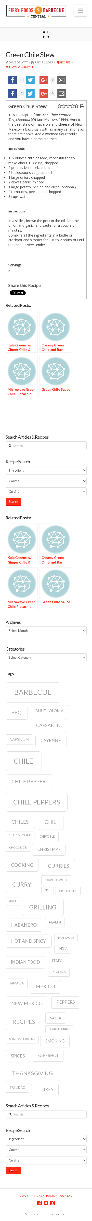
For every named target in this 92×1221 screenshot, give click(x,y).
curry (21, 884)
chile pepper (29, 781)
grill (13, 901)
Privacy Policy (44, 1195)
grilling (42, 907)
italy (57, 961)
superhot (48, 1055)
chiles (20, 822)
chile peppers (36, 802)
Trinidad (17, 1087)
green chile (68, 891)
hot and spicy (28, 941)
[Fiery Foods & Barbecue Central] (36, 10)
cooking (22, 865)
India (62, 949)
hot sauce (66, 937)
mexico (45, 986)
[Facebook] (39, 1203)
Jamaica (17, 983)
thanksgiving (32, 1073)
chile (23, 761)
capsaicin (48, 725)
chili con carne (20, 835)
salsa (55, 1018)
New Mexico (27, 1003)
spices (18, 1055)
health (55, 922)
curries (58, 866)
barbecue (33, 692)
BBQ (16, 712)
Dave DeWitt (56, 880)
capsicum (19, 739)
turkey (45, 1089)
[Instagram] (52, 1203)
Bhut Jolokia (49, 710)
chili (51, 822)
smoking (55, 1041)
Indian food (25, 962)
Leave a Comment (22, 67)
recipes (24, 1021)
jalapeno (58, 972)
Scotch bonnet (59, 1028)
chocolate (18, 847)
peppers (65, 1002)
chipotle (47, 836)
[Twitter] (46, 1203)
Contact (67, 1195)
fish (47, 890)
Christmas (49, 849)
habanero (24, 925)
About (23, 1195)
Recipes (64, 62)
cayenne (50, 740)
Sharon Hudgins (22, 1039)
